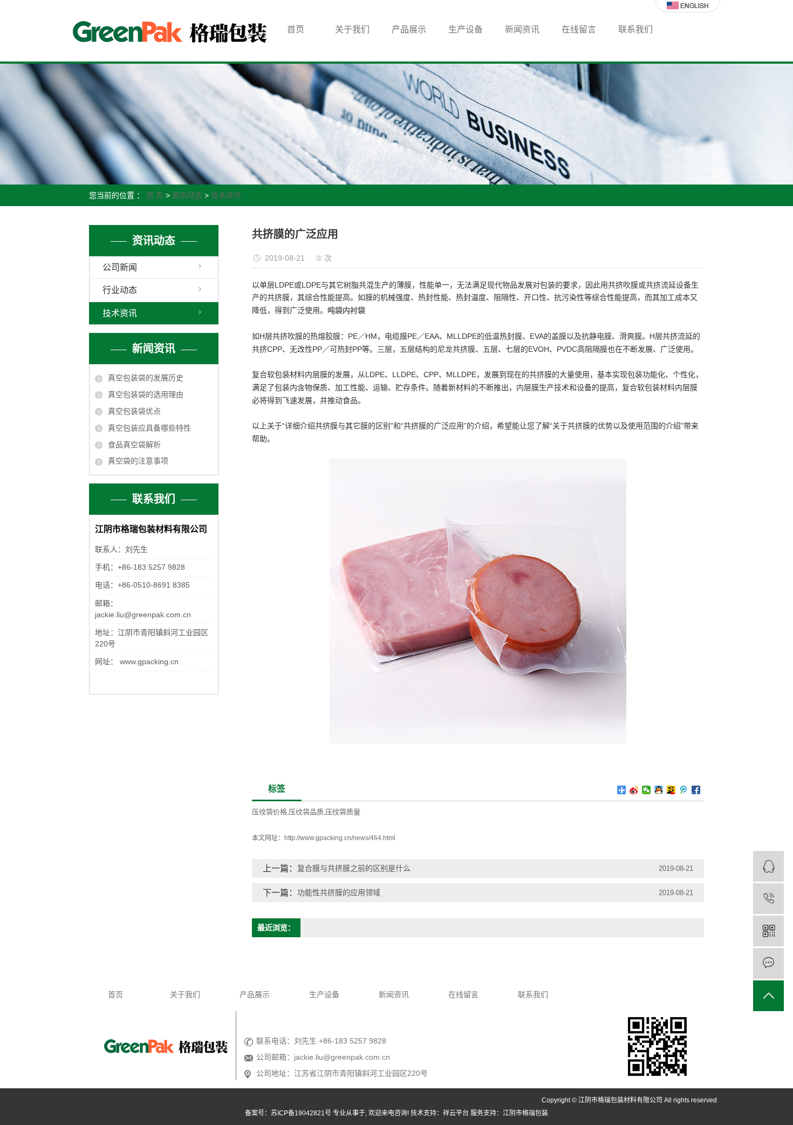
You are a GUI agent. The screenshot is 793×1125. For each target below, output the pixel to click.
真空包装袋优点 (134, 411)
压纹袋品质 (306, 812)
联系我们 (635, 29)
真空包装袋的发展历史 (145, 377)
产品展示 (409, 29)
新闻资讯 (522, 29)
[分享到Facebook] (696, 790)
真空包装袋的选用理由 (145, 394)
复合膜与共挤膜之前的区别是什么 (354, 868)
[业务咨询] (768, 866)
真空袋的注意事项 (138, 460)
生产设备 (465, 29)
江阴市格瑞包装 (525, 1113)
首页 (295, 29)
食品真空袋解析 (134, 444)
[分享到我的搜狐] (671, 790)
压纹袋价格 (269, 812)
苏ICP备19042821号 (301, 1113)
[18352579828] (768, 898)
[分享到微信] (646, 790)
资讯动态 (187, 195)
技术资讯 (226, 195)
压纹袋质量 (342, 812)
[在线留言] (768, 963)
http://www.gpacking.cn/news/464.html (339, 838)
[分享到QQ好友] (659, 790)
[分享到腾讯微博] (683, 790)
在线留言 (579, 29)
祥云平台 (456, 1113)
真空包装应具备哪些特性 (149, 428)
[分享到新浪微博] (634, 790)
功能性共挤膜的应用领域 (338, 892)
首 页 (154, 195)
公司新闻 (119, 267)
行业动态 (119, 290)
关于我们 (352, 29)
